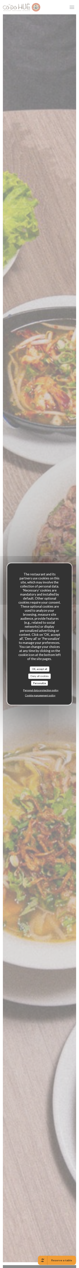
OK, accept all (39, 668)
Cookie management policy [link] (40, 695)
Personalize (39, 683)
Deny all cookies (39, 676)
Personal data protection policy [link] (40, 690)
